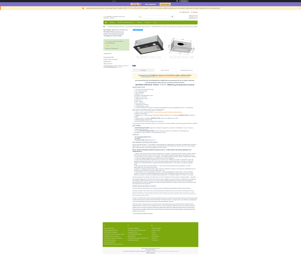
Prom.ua (158, 248)
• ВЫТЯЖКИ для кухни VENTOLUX (116, 26)
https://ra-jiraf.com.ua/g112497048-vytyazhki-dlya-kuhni (168, 112)
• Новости (139, 22)
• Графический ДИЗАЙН (109, 242)
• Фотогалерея (155, 236)
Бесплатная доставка (108, 57)
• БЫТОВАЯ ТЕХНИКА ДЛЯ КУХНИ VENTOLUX (137, 238)
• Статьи (153, 232)
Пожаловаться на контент (157, 251)
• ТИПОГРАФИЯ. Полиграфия (110, 232)
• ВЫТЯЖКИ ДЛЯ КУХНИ (133, 240)
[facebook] (133, 66)
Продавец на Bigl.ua (151, 249)
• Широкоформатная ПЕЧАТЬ (110, 230)
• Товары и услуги (155, 230)
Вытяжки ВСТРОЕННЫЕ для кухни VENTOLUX (138, 26)
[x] (134, 66)
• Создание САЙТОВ (132, 232)
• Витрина (112, 22)
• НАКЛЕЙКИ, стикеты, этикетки (111, 236)
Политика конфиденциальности (171, 251)
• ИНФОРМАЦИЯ (131, 236)
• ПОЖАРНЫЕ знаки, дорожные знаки (136, 230)
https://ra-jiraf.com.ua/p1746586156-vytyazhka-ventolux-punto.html (172, 76)
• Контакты (147, 22)
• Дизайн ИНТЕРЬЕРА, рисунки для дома (113, 244)
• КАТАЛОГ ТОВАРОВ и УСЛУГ (125, 22)
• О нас (154, 22)
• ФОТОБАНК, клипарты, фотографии (112, 238)
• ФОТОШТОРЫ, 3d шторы (109, 240)
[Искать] (172, 17)
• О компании (154, 240)
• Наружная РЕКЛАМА (108, 228)
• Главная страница (156, 228)
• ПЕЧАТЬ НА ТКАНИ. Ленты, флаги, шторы (113, 234)
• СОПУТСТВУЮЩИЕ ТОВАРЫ (134, 234)
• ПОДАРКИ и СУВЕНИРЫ (133, 228)
